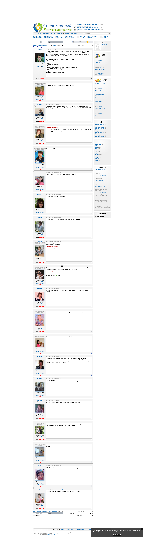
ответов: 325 (101, 109)
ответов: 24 (101, 63)
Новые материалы (80, 529)
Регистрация (104, 44)
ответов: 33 (101, 74)
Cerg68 (96, 153)
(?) (104, 216)
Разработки (46, 33)
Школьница (97, 161)
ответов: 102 (101, 102)
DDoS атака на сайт (99, 66)
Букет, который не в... (100, 131)
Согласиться (117, 534)
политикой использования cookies (120, 532)
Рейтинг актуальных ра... (100, 108)
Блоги (71, 33)
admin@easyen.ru (51, 534)
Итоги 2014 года (60, 45)
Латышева (97, 142)
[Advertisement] (72, 11)
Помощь (76, 33)
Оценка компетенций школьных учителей (87, 27)
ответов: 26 (101, 106)
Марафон (66, 33)
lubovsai (96, 163)
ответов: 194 (101, 88)
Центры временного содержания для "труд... (88, 30)
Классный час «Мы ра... (100, 126)
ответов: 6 (101, 60)
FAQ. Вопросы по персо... (101, 83)
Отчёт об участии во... (100, 124)
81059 (96, 151)
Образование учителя (100, 97)
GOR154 (97, 158)
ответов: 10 (101, 95)
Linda (96, 148)
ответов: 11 (101, 67)
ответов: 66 (101, 113)
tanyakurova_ (98, 155)
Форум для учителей (37, 45)
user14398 (97, 157)
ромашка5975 (98, 144)
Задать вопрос (88, 529)
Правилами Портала (53, 532)
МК (62, 33)
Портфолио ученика (82, 26)
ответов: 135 (101, 84)
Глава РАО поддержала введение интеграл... (88, 24)
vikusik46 (97, 154)
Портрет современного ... (100, 101)
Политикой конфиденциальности (101, 532)
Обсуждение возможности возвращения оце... (89, 29)
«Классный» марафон (100, 69)
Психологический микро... (101, 87)
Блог (43, 66)
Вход (103, 45)
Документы (53, 33)
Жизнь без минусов (99, 73)
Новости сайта (54, 45)
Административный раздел (46, 45)
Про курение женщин (99, 115)
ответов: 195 (101, 99)
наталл (96, 147)
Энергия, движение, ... (100, 133)
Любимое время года (99, 105)
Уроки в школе (98, 90)
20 (62, 489)
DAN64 (96, 145)
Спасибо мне (98, 62)
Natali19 (96, 160)
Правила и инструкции (70, 529)
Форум (58, 33)
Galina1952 (97, 150)
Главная (39, 33)
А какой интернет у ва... (100, 112)
